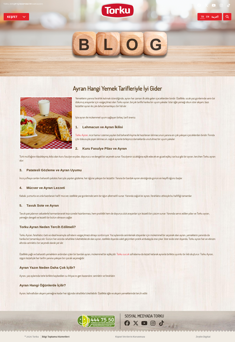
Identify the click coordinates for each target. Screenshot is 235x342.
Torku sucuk (123, 254)
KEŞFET (12, 17)
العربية (214, 17)
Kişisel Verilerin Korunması (130, 337)
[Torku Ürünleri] (118, 10)
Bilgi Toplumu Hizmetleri (56, 337)
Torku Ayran (81, 135)
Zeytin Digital (203, 337)
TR (202, 17)
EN (207, 17)
